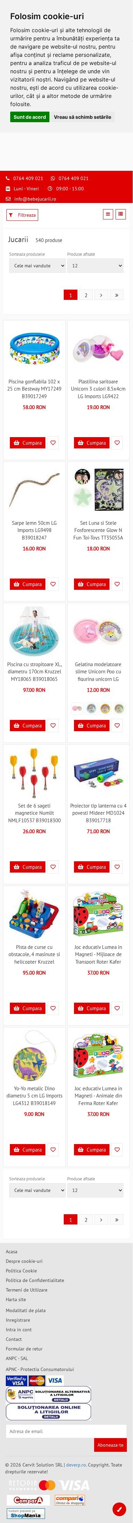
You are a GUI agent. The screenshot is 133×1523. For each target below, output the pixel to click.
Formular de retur (24, 1349)
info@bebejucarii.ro (35, 199)
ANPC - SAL (17, 1358)
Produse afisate (81, 254)
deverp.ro (76, 1465)
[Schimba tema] (119, 1509)
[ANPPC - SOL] (48, 1411)
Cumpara (31, 443)
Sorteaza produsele (27, 254)
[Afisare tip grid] (108, 214)
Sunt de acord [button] (30, 117)
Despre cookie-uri (24, 1261)
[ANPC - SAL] (48, 1394)
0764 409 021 (28, 178)
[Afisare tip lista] (121, 214)
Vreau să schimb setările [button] (82, 117)
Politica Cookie (21, 1271)
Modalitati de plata (26, 1310)
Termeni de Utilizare (26, 1290)
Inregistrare (18, 1320)
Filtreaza (26, 215)
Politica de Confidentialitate (35, 1280)
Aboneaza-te (110, 1445)
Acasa (11, 1251)
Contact (14, 1339)
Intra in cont (19, 1330)
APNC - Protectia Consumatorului (40, 1369)
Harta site (16, 1299)
